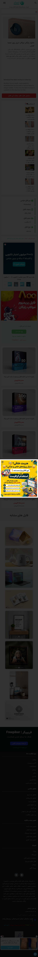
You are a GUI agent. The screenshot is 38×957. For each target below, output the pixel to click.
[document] (19, 478)
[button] (2, 462)
